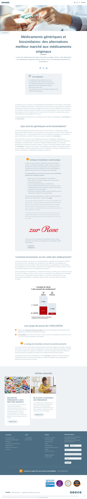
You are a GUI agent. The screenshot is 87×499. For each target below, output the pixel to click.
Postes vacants (48, 456)
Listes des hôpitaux (49, 439)
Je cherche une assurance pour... (13, 443)
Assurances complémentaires (12, 439)
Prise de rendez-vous (49, 451)
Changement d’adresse (50, 437)
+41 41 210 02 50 (62, 471)
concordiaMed (22, 334)
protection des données (43, 497)
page (50, 198)
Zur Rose (47, 355)
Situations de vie (9, 445)
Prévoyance (8, 441)
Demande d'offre (48, 445)
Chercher (68, 462)
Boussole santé (28, 439)
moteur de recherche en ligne (33, 330)
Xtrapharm (31, 245)
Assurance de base (10, 437)
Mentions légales (16, 492)
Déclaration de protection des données (31, 492)
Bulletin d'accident (49, 441)
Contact (46, 443)
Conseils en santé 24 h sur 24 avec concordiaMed (40, 471)
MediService (31, 247)
